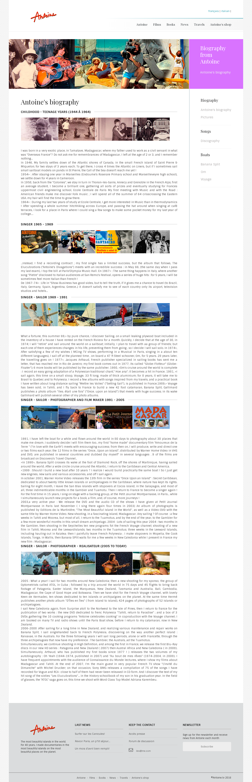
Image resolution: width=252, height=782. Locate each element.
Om (203, 172)
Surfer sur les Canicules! (90, 733)
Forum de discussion (141, 741)
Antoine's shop (220, 24)
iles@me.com (143, 751)
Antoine (42, 20)
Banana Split (210, 164)
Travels (199, 24)
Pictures (207, 117)
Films (157, 24)
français (213, 11)
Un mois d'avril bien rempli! (92, 748)
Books (171, 24)
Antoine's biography (216, 110)
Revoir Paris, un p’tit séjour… (92, 741)
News (184, 24)
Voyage (206, 179)
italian (225, 11)
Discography (210, 141)
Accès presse (137, 733)
